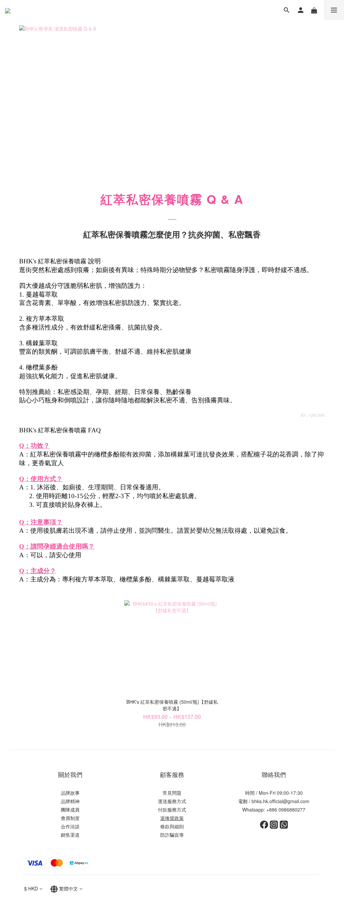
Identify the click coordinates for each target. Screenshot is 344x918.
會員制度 (70, 818)
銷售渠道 (70, 834)
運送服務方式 (172, 801)
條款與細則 (172, 826)
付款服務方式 (172, 809)
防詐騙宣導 (172, 834)
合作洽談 (70, 826)
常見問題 (172, 792)
